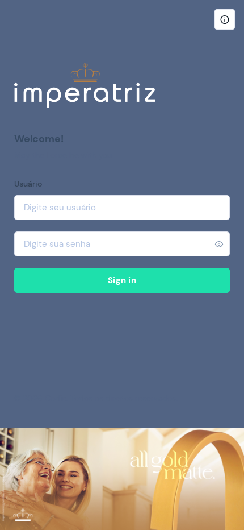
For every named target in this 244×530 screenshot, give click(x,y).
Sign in (122, 280)
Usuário (28, 184)
